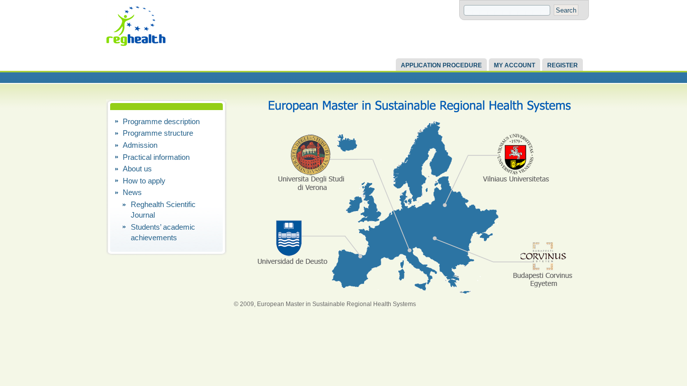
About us (137, 168)
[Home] (186, 44)
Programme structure (158, 133)
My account (514, 65)
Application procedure (441, 65)
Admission (140, 145)
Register (562, 65)
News (132, 192)
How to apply (144, 180)
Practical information (156, 157)
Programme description (161, 121)
